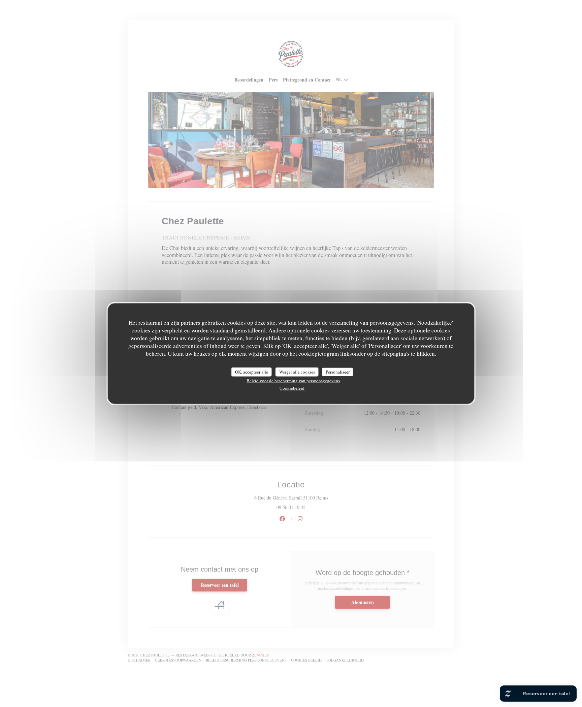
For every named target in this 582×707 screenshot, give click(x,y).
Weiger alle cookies (297, 371)
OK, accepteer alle (251, 371)
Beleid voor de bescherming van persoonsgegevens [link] (293, 381)
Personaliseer (338, 371)
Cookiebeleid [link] (292, 388)
